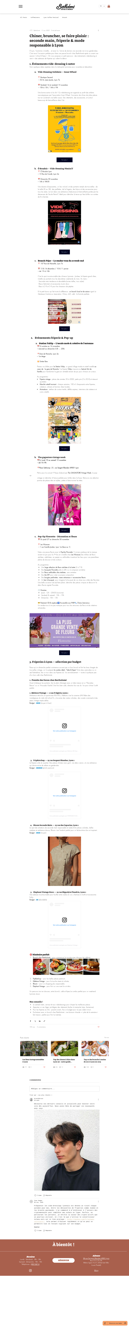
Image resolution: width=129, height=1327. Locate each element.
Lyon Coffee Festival (51, 17)
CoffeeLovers (35, 17)
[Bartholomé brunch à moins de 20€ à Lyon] (95, 1048)
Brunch (64, 17)
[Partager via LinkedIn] (40, 1021)
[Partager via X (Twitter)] (35, 1021)
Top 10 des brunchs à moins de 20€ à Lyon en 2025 (95, 1060)
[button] (108, 6)
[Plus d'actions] (98, 30)
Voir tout (106, 1037)
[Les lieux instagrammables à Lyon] (34, 1048)
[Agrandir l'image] (41, 967)
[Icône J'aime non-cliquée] (35, 1195)
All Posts (23, 17)
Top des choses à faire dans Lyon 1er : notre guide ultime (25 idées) (64, 1060)
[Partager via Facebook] (30, 1021)
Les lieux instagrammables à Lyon (33, 1060)
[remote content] (64, 730)
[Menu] (20, 6)
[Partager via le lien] (44, 1021)
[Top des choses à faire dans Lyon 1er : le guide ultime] (64, 1048)
